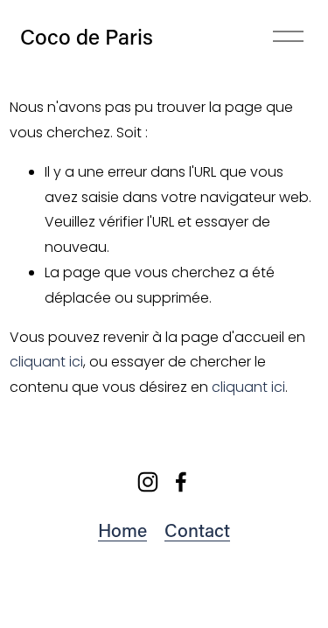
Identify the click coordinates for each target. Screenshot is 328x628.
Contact (197, 530)
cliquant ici (46, 362)
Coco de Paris (86, 36)
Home (122, 530)
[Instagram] (147, 481)
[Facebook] (181, 481)
